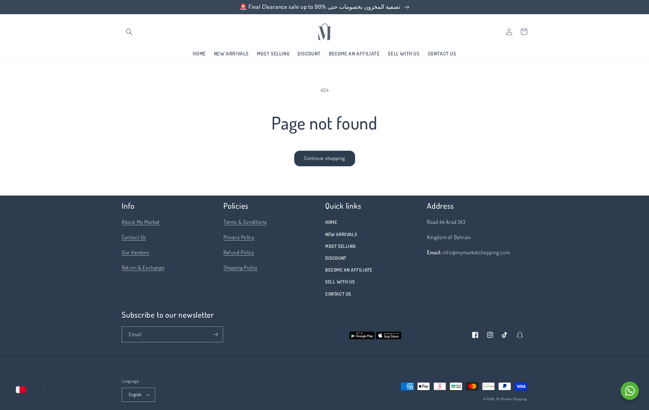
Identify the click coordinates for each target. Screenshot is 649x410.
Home (331, 222)
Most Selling (340, 246)
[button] (129, 31)
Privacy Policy (238, 237)
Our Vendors (135, 252)
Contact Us (134, 237)
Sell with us (340, 281)
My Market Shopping (511, 399)
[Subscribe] (215, 334)
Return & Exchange (143, 267)
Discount (335, 258)
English (135, 394)
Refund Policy (238, 252)
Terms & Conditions (245, 222)
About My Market (141, 222)
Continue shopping (324, 158)
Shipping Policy (240, 267)
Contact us (338, 294)
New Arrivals (341, 234)
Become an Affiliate (348, 270)
